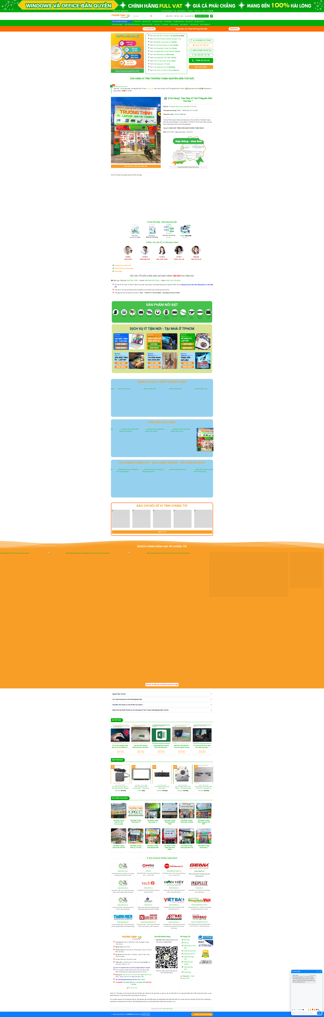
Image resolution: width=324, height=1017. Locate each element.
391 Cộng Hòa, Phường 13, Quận (166, 45)
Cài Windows (168, 21)
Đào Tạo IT (157, 24)
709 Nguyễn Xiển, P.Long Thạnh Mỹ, (167, 51)
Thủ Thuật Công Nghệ (166, 11)
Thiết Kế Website (205, 24)
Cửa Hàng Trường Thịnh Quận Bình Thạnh (169, 822)
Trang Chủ (137, 21)
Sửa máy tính (146, 21)
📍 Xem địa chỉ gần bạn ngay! (202, 1014)
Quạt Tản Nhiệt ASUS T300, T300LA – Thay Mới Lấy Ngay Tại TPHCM (183, 787)
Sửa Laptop (189, 21)
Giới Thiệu (187, 940)
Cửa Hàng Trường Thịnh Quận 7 (203, 846)
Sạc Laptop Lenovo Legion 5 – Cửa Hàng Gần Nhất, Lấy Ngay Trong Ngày (120, 787)
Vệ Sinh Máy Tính (157, 21)
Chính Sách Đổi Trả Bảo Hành (124, 268)
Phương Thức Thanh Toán (123, 265)
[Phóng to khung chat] (318, 971)
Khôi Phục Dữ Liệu (147, 24)
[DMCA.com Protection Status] (205, 953)
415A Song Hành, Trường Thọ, (165, 48)
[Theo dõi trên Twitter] (209, 11)
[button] (202, 16)
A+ (301, 1009)
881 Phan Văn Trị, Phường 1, (164, 36)
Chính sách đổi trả (189, 954)
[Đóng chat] (320, 971)
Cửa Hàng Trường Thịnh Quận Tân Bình (186, 821)
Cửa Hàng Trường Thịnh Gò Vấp (118, 821)
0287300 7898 (132, 280)
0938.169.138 (116, 11)
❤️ (317, 1010)
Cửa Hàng (165, 24)
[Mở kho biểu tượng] (321, 1009)
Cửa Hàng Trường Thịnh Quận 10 (152, 821)
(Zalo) (157, 280)
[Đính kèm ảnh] (293, 1009)
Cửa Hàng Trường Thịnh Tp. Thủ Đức (135, 846)
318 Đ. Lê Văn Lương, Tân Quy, (165, 61)
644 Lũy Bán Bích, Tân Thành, (165, 57)
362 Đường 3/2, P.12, (162, 64)
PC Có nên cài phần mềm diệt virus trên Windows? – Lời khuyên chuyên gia (120, 746)
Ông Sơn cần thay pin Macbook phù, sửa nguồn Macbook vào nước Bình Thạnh (141, 746)
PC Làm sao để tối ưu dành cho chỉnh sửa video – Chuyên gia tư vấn (202, 746)
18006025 (177, 114)
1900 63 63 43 (127, 974)
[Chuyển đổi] (112, 694)
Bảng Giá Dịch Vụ (182, 11)
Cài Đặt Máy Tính (179, 21)
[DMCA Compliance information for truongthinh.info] (205, 962)
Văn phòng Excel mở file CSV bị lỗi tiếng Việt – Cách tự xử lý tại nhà (161, 746)
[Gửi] (151, 16)
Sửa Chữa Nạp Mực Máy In (132, 24)
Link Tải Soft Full (132, 988)
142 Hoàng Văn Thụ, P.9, (164, 67)
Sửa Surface (184, 24)
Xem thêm (120, 751)
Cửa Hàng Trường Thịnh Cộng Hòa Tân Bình (203, 822)
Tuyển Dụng (197, 11)
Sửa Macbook (174, 24)
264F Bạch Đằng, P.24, (164, 54)
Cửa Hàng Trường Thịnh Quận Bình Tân (186, 846)
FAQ (175, 11)
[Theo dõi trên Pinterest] (210, 11)
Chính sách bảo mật (190, 951)
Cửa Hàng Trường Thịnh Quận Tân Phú (118, 846)
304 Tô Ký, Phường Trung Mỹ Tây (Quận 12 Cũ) (167, 39)
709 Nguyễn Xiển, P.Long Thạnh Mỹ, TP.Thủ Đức (182, 106)
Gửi (319, 1013)
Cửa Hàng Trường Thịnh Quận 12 (135, 821)
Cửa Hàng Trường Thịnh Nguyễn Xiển (152, 846)
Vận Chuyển (118, 271)
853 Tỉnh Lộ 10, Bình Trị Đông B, (166, 70)
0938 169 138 (171, 280)
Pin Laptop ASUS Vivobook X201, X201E (162, 787)
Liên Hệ (204, 11)
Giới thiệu (190, 11)
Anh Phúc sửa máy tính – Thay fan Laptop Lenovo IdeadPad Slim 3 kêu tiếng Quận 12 (181, 746)
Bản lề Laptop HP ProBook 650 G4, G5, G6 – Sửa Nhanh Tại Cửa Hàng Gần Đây (203, 787)
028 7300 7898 (136, 974)
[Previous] (111, 402)
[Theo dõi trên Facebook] (207, 11)
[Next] (212, 402)
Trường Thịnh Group (167, 1008)
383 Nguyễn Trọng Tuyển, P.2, (165, 42)
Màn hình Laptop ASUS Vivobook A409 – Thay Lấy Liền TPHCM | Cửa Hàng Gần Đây (141, 787)
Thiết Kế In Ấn (194, 24)
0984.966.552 (124, 11)
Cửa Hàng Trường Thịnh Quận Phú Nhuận (169, 847)
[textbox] (304, 1013)
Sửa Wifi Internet (117, 24)
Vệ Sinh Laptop (199, 21)
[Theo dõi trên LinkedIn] (212, 11)
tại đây (174, 1001)
